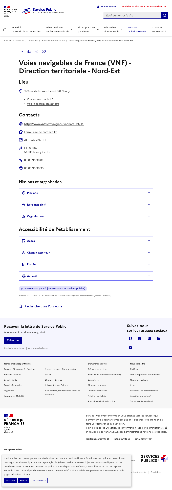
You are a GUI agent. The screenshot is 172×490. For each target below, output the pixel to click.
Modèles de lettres (97, 385)
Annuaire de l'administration (101, 401)
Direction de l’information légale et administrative (135, 428)
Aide (132, 385)
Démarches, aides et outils (111, 29)
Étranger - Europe (53, 379)
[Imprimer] (29, 52)
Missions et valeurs (139, 379)
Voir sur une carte (38, 99)
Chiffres (134, 369)
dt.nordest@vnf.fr (35, 140)
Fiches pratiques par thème (86, 29)
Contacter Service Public (159, 29)
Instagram (158, 338)
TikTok (139, 338)
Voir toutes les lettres (38, 348)
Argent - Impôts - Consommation (61, 369)
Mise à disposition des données (145, 374)
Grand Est (33, 40)
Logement (9, 390)
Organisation (35, 216)
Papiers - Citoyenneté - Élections (19, 369)
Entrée (31, 264)
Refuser (24, 480)
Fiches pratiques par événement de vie (57, 29)
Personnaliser (39, 480)
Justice (48, 374)
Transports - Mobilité (14, 396)
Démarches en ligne (97, 369)
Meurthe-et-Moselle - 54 (53, 40)
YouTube (130, 347)
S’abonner (13, 340)
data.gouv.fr (141, 439)
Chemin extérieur (38, 253)
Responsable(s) (36, 205)
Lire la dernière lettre (14, 348)
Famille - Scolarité (12, 374)
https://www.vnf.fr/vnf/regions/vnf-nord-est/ (52, 124)
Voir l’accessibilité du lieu (43, 104)
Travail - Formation (13, 385)
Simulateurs (93, 379)
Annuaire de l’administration (137, 29)
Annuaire (19, 40)
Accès (31, 241)
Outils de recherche (97, 390)
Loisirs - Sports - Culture (56, 385)
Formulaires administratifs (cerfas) (104, 374)
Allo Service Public (97, 396)
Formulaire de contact (38, 132)
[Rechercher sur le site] (164, 15)
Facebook (130, 338)
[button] (44, 52)
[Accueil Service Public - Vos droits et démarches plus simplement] (44, 14)
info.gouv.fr (120, 439)
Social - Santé (10, 379)
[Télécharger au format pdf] (22, 52)
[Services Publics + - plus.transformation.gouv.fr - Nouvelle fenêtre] (154, 458)
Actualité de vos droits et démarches (26, 29)
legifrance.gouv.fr (96, 439)
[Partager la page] (37, 52)
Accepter (10, 480)
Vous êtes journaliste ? (140, 396)
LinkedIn (149, 338)
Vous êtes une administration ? (144, 390)
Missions (32, 193)
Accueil (7, 40)
